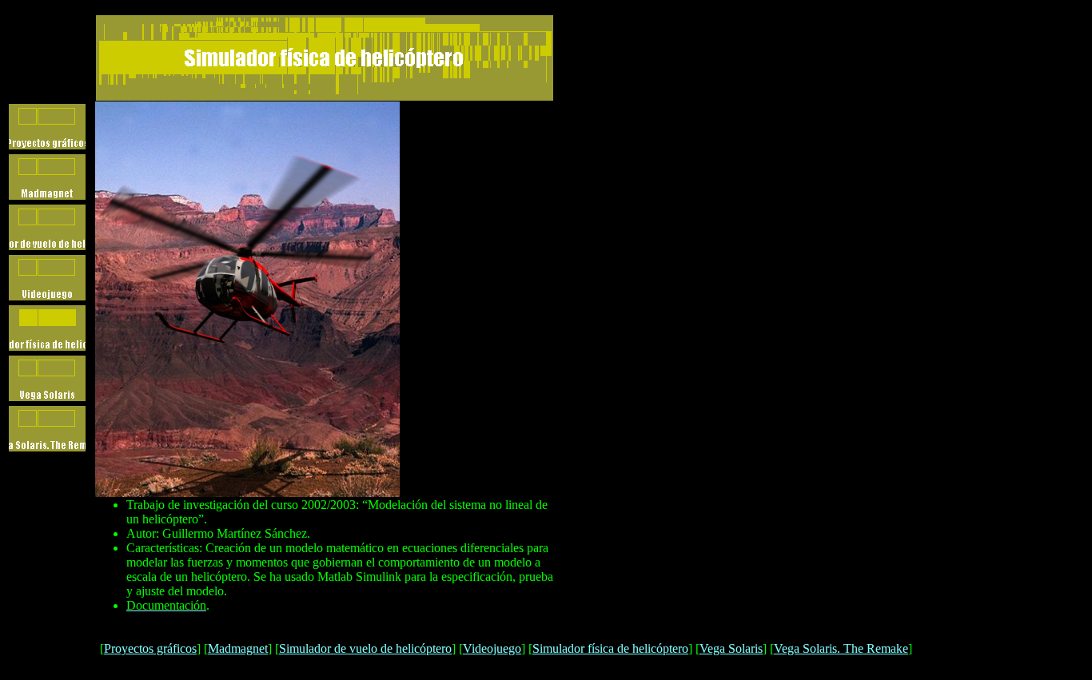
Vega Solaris (731, 648)
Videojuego (492, 648)
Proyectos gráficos (150, 648)
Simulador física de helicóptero (610, 648)
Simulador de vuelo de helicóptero (365, 648)
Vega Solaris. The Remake (841, 648)
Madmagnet (238, 648)
